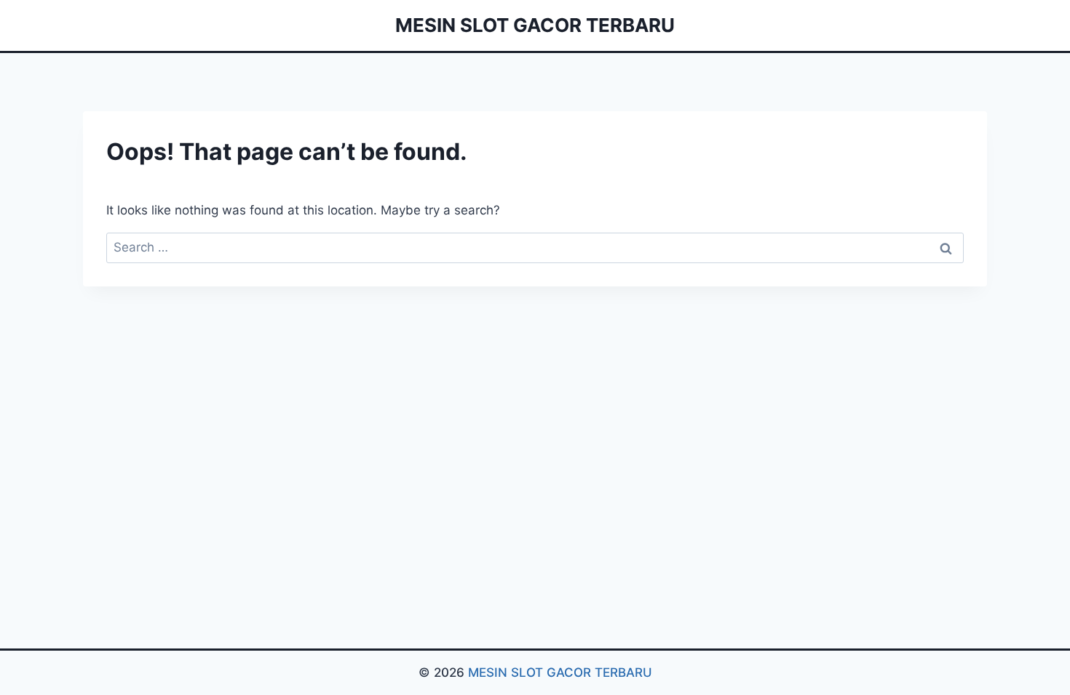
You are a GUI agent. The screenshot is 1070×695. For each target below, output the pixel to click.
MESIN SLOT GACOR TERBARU (560, 672)
